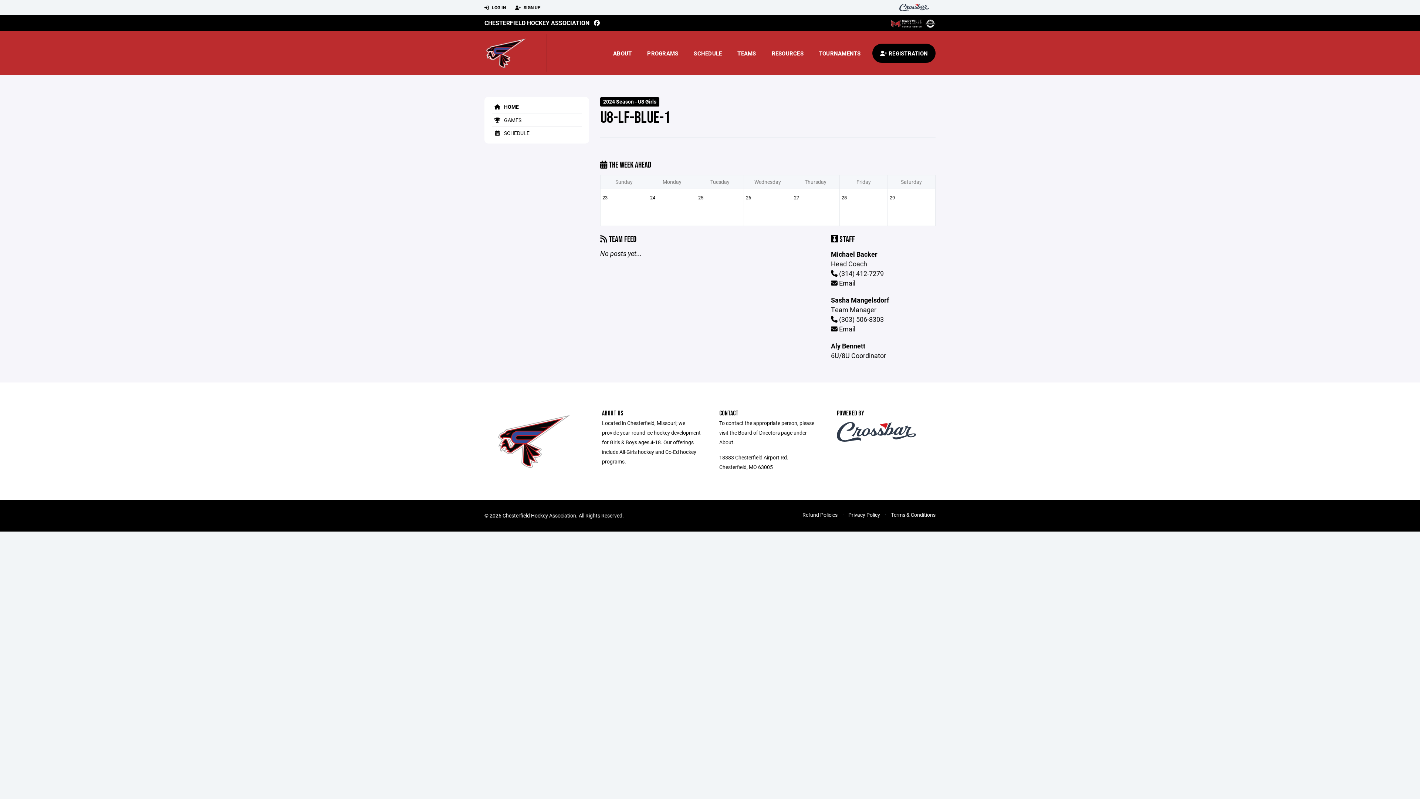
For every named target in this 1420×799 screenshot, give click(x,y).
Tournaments (840, 53)
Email (846, 283)
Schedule (708, 53)
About (622, 53)
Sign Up (532, 7)
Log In (498, 7)
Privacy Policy (864, 514)
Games (512, 120)
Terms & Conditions (913, 514)
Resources (788, 53)
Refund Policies (820, 514)
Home (511, 106)
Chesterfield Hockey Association (536, 23)
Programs (662, 53)
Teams (746, 53)
